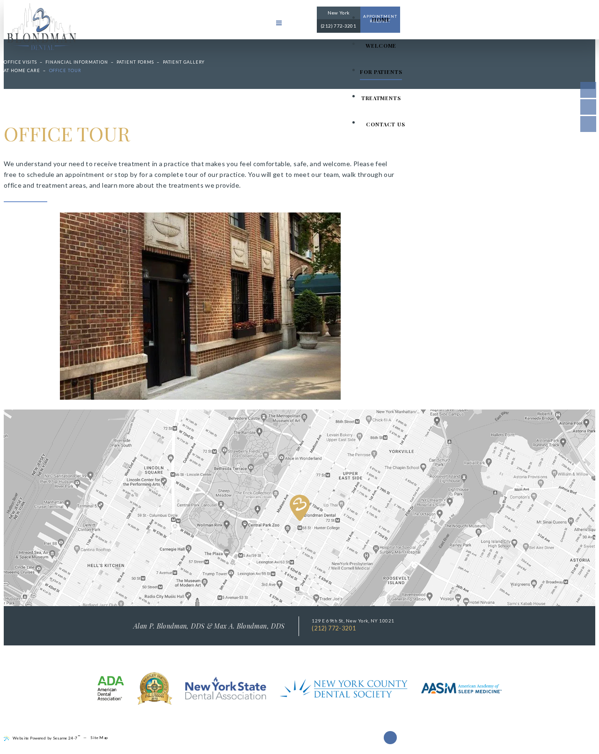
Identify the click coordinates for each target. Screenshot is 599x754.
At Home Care (22, 70)
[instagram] (588, 124)
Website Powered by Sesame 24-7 (46, 737)
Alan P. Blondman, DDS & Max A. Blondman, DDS (209, 626)
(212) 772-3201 (334, 628)
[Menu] (279, 23)
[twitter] (588, 107)
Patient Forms (135, 62)
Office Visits (20, 62)
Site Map (99, 737)
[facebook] (588, 90)
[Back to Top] (390, 737)
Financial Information (76, 62)
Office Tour (65, 70)
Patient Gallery (184, 62)
